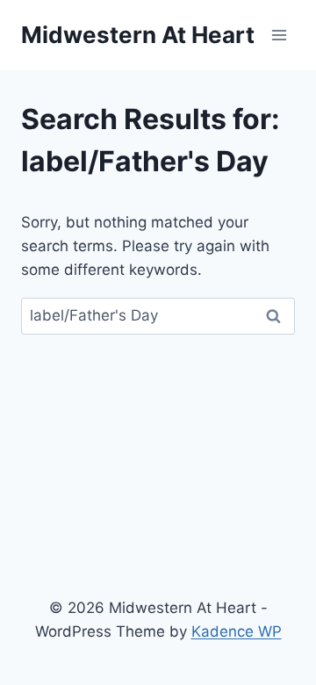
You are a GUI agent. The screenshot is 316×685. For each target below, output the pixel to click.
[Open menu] (278, 34)
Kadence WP (236, 631)
